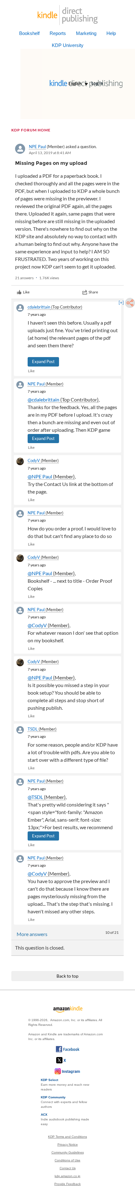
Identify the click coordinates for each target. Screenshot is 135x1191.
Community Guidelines (67, 1152)
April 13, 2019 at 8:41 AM (50, 152)
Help (111, 33)
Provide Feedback (67, 1184)
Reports (58, 33)
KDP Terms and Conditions (67, 1136)
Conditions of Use (67, 1160)
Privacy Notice (67, 1144)
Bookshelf (29, 33)
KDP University (68, 45)
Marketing (86, 33)
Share (93, 292)
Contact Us (68, 1168)
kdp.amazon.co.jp (67, 1176)
